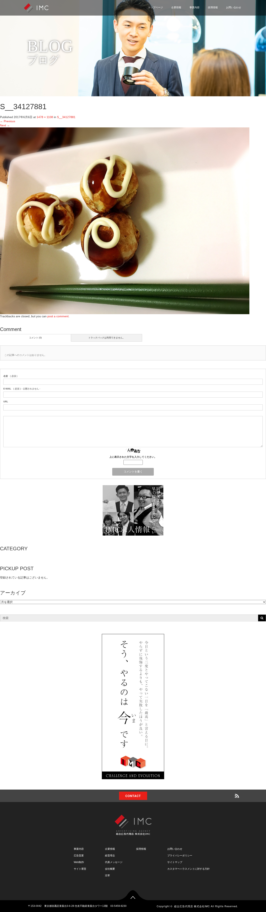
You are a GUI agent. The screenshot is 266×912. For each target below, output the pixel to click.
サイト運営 (80, 868)
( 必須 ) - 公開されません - (21, 388)
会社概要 (110, 868)
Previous (7, 121)
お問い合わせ (233, 7)
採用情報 (213, 7)
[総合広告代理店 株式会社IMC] (36, 7)
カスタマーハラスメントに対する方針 (188, 868)
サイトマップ (217, 35)
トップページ (155, 7)
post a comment (58, 316)
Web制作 (79, 862)
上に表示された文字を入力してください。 (133, 456)
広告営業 (79, 855)
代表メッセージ (113, 862)
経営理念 (110, 855)
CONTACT (133, 796)
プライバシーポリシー (223, 25)
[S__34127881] (124, 220)
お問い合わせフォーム (223, 15)
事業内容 (195, 7)
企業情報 (176, 7)
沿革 (107, 875)
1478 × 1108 (45, 117)
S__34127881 (66, 117)
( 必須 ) (10, 376)
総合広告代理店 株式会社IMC (192, 906)
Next (5, 125)
